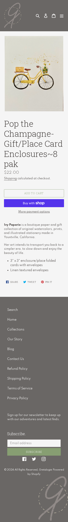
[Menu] (62, 15)
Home (12, 319)
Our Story (14, 339)
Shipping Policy (19, 378)
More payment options (34, 211)
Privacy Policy (17, 398)
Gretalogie (45, 470)
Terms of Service (19, 388)
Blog (10, 349)
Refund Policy (17, 368)
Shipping (10, 178)
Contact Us (15, 359)
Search (12, 310)
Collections (15, 329)
